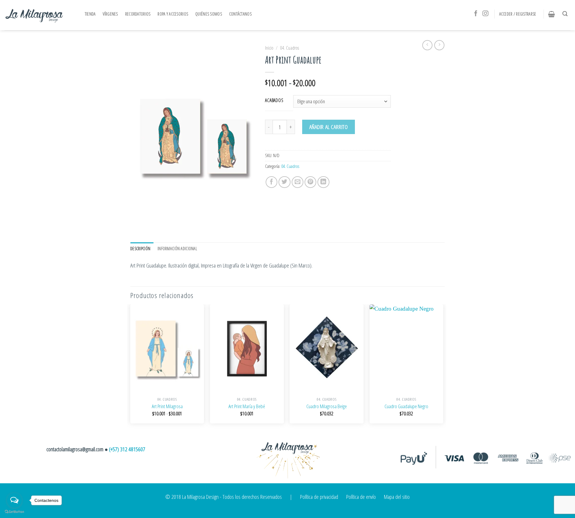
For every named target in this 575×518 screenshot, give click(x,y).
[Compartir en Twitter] (284, 182)
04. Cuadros (289, 48)
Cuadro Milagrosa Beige (326, 406)
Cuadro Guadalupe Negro (406, 406)
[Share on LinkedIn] (323, 182)
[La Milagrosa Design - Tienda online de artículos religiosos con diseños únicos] (34, 15)
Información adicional (177, 248)
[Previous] (130, 368)
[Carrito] (553, 14)
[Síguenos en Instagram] (485, 13)
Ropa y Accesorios (173, 14)
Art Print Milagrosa (167, 406)
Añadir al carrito (328, 127)
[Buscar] (566, 14)
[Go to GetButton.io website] (14, 512)
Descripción (140, 248)
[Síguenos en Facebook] (476, 13)
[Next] (442, 368)
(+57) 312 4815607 (127, 449)
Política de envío (361, 497)
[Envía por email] (298, 182)
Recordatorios (138, 14)
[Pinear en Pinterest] (311, 182)
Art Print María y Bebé (247, 406)
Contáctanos (240, 14)
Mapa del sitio (397, 497)
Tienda (90, 14)
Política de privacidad (319, 497)
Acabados (274, 100)
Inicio (269, 48)
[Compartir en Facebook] (272, 182)
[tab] (141, 248)
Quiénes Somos (208, 14)
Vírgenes (110, 14)
